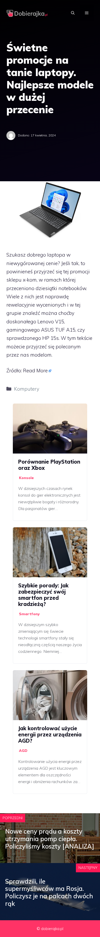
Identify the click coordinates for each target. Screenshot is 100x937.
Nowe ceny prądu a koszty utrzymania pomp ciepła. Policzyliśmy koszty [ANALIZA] (49, 838)
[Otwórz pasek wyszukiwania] (73, 13)
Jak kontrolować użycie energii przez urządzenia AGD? (50, 734)
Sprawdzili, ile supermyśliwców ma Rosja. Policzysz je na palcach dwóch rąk (49, 892)
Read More (35, 370)
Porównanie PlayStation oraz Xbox (49, 464)
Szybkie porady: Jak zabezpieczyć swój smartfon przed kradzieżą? (43, 594)
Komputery (26, 389)
